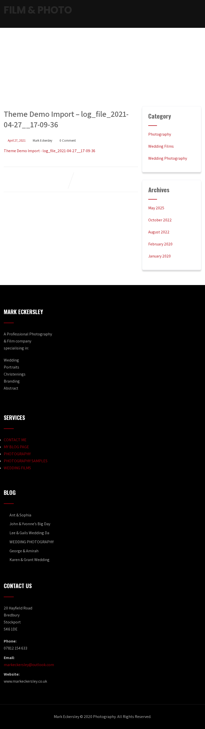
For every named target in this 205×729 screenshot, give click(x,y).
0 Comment (68, 140)
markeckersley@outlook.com (29, 664)
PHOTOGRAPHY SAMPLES (26, 461)
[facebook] (167, 14)
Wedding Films (161, 146)
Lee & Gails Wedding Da (29, 532)
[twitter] (175, 14)
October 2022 (160, 220)
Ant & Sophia (20, 515)
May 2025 (156, 208)
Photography (159, 134)
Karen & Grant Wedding (30, 559)
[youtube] (184, 14)
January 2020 (159, 256)
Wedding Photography (167, 158)
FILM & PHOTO (38, 10)
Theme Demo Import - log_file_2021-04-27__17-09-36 (49, 150)
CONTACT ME (15, 439)
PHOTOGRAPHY (17, 454)
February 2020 (160, 244)
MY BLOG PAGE (16, 446)
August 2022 (159, 232)
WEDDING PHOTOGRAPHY (32, 541)
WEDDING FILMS (17, 468)
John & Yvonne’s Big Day (30, 523)
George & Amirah (24, 551)
